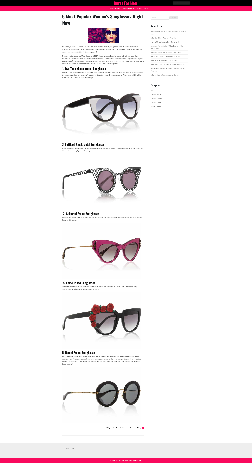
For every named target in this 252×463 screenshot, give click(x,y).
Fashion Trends (142, 8)
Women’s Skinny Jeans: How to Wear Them (166, 52)
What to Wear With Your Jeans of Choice (165, 75)
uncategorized (156, 107)
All (105, 8)
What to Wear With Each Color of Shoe (164, 60)
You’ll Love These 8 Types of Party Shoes (165, 56)
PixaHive (138, 460)
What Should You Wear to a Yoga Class (164, 38)
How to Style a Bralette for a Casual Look (165, 42)
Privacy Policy (69, 448)
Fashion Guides (115, 8)
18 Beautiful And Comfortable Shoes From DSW (167, 64)
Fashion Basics (128, 8)
